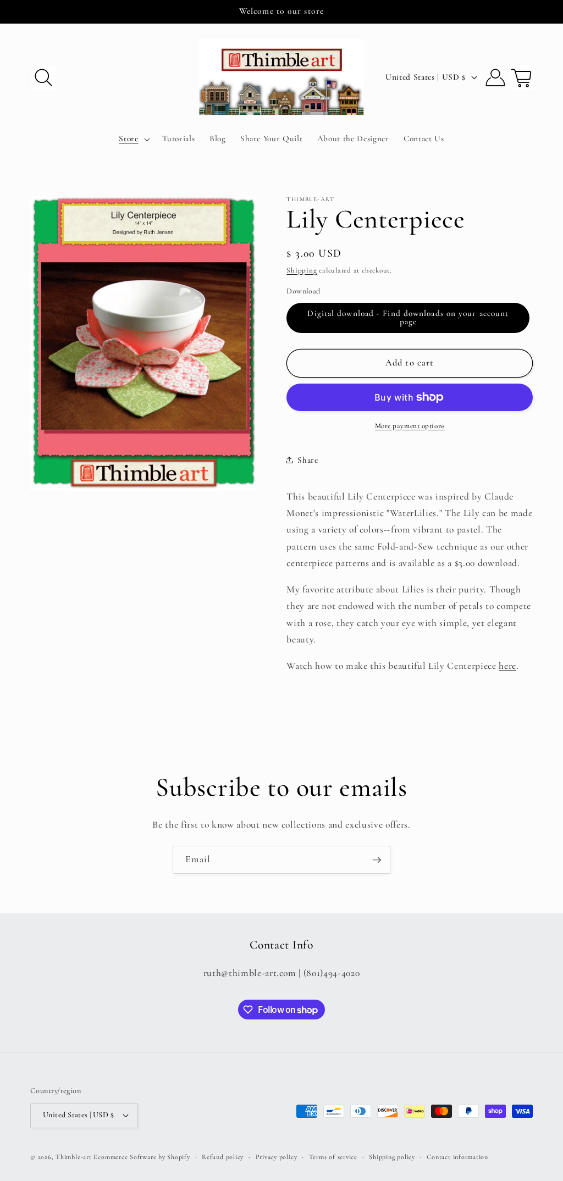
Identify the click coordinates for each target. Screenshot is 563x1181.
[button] (43, 77)
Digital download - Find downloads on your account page (408, 317)
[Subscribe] (376, 860)
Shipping (301, 270)
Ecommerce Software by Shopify (141, 1157)
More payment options (410, 426)
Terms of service (333, 1157)
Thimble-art (73, 1157)
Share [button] (307, 460)
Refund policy (223, 1157)
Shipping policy (392, 1157)
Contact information (457, 1157)
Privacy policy (276, 1157)
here (507, 666)
